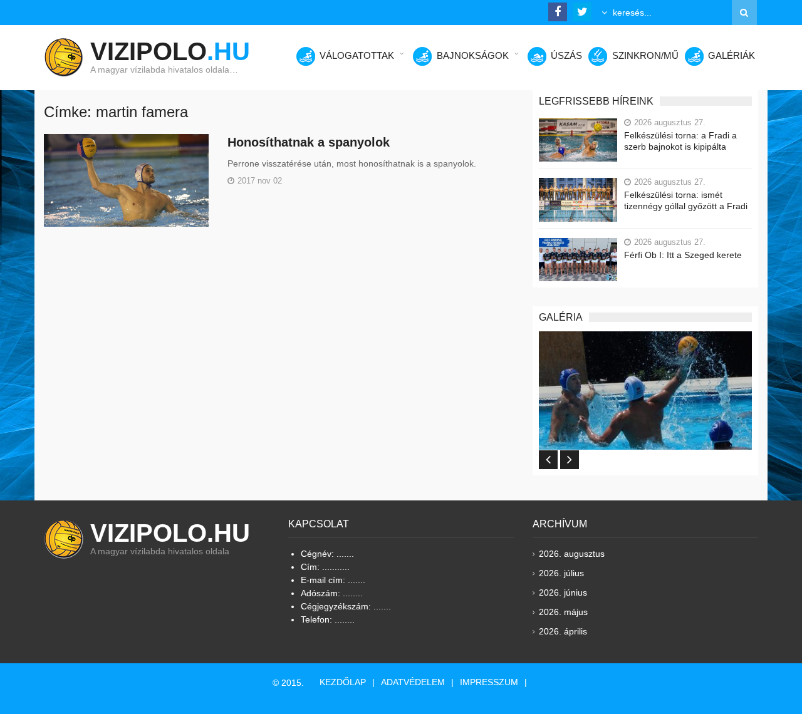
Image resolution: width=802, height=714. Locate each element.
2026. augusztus (572, 554)
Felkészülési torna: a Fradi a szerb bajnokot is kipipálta (680, 141)
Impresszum (489, 682)
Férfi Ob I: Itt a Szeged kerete (683, 255)
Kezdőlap (343, 682)
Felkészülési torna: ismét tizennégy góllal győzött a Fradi (685, 200)
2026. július (561, 573)
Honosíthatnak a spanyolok (308, 142)
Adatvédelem (413, 682)
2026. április (563, 631)
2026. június (563, 592)
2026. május (563, 612)
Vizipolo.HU (170, 533)
